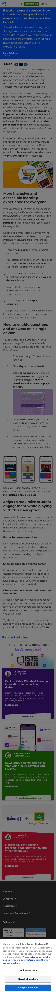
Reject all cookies (28, 979)
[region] (28, 965)
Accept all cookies (28, 987)
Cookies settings (28, 970)
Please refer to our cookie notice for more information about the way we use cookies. (26, 960)
